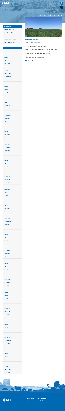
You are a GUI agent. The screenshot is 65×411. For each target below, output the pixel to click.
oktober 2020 (7, 247)
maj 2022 (6, 198)
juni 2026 (6, 57)
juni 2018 (6, 321)
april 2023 (6, 163)
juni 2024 (6, 124)
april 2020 (6, 266)
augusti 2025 (7, 79)
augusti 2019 (7, 285)
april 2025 (6, 92)
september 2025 (7, 76)
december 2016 (7, 366)
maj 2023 (6, 160)
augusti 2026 (7, 50)
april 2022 (6, 202)
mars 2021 (6, 240)
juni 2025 (6, 86)
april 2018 (6, 327)
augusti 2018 (7, 314)
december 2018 (7, 308)
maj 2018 (6, 324)
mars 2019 (6, 301)
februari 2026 (7, 63)
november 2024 (7, 108)
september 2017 (7, 340)
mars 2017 (6, 359)
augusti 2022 (7, 189)
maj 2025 (6, 89)
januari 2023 (6, 173)
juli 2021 (6, 227)
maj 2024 (6, 128)
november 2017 (7, 337)
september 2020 (7, 250)
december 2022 (7, 176)
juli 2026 (6, 54)
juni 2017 (6, 350)
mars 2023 (6, 166)
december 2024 (7, 105)
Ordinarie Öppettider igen (9, 29)
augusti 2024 (7, 118)
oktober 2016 (7, 372)
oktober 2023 (7, 144)
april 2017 (6, 356)
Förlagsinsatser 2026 (8, 32)
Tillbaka (27, 64)
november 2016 (7, 369)
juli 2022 (6, 192)
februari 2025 (7, 99)
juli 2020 (6, 256)
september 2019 (7, 282)
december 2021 (7, 211)
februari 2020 (7, 272)
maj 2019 (6, 295)
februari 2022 (7, 208)
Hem (41, 15)
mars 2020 (6, 269)
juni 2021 (6, 231)
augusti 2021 (7, 224)
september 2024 (7, 115)
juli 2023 (6, 153)
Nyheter (45, 15)
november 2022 (7, 179)
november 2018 (7, 311)
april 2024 (6, 131)
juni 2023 (6, 157)
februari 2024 (7, 134)
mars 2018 (6, 330)
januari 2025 (6, 102)
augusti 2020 (7, 253)
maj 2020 (6, 263)
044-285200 (42, 400)
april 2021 (6, 237)
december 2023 (7, 137)
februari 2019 (7, 305)
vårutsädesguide (36, 42)
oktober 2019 (7, 279)
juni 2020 (6, 260)
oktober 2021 (7, 218)
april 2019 (6, 298)
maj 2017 (6, 353)
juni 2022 (6, 195)
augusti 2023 (7, 150)
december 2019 (7, 276)
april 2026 (6, 60)
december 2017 (7, 334)
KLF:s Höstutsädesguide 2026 (10, 39)
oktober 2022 (7, 182)
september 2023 (7, 147)
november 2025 (7, 73)
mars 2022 (6, 205)
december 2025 (7, 70)
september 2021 (7, 221)
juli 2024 (6, 121)
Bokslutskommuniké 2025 (9, 42)
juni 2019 (6, 292)
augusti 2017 (7, 343)
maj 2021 (6, 234)
